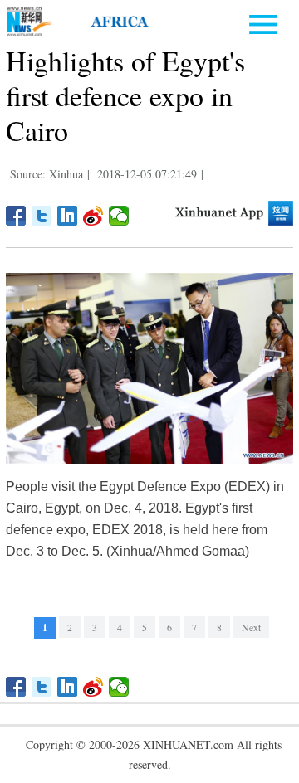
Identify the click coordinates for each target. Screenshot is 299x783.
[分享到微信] (119, 216)
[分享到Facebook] (16, 216)
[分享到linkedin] (67, 216)
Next (251, 627)
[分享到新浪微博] (93, 216)
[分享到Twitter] (42, 216)
